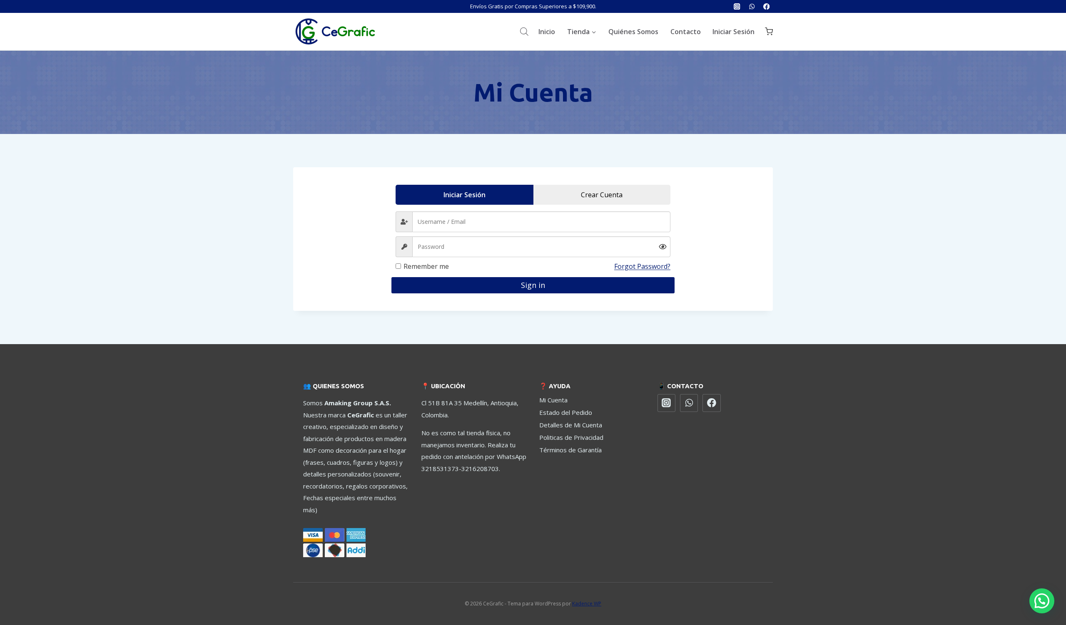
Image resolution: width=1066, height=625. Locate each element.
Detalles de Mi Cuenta (570, 425)
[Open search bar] (524, 31)
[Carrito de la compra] (769, 31)
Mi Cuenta (553, 400)
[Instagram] (737, 6)
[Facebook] (766, 6)
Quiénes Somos (633, 31)
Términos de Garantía (570, 450)
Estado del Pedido (565, 412)
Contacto (685, 31)
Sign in (533, 285)
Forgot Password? (642, 266)
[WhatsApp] (751, 6)
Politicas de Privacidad (571, 437)
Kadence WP (586, 603)
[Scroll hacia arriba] (1040, 587)
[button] (1041, 600)
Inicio (546, 31)
